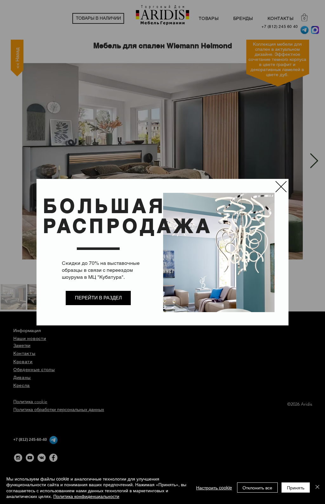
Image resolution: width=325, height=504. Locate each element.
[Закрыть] (317, 487)
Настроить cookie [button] (214, 487)
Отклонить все (257, 487)
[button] (281, 186)
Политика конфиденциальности (86, 496)
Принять (295, 487)
